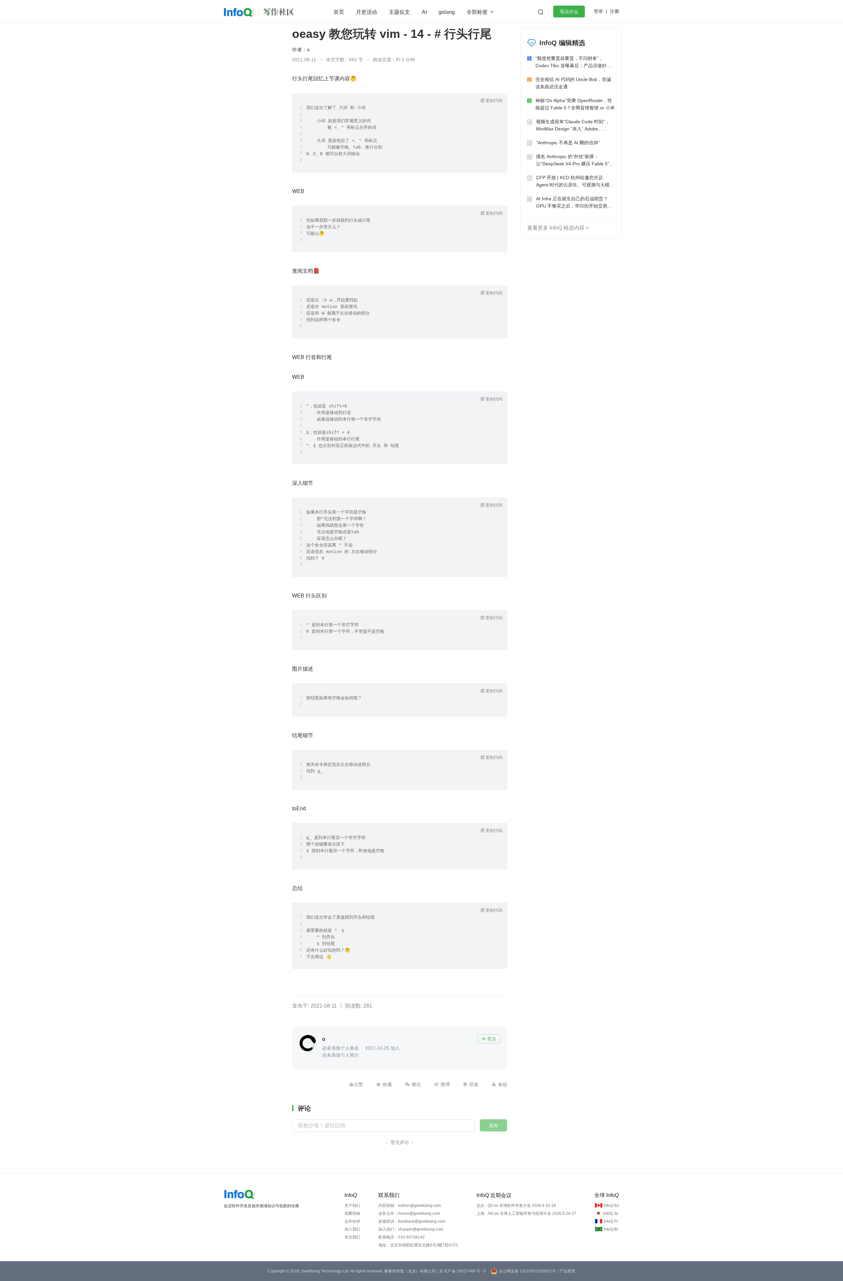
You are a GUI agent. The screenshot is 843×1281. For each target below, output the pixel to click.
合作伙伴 (352, 1221)
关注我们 (352, 1237)
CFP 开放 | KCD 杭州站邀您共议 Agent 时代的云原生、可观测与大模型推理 (575, 181)
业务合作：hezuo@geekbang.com (409, 1213)
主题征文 (399, 12)
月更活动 (366, 12)
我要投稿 (352, 1213)
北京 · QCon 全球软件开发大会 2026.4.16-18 (516, 1205)
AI (424, 12)
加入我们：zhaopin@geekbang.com (410, 1229)
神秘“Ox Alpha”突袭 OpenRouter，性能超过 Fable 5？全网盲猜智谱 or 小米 (575, 104)
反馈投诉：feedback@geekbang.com (411, 1221)
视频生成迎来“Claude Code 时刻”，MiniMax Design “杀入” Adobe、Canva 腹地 (573, 125)
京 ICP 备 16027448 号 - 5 (462, 1271)
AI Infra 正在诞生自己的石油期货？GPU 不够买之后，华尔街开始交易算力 (574, 202)
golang (447, 12)
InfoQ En (611, 1205)
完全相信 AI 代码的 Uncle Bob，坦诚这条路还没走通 (573, 83)
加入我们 (352, 1229)
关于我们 (352, 1205)
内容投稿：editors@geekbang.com (409, 1205)
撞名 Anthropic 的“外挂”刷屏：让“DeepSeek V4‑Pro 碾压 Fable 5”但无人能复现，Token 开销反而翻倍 (575, 160)
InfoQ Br (611, 1229)
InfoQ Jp (610, 1213)
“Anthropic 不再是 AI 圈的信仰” (568, 142)
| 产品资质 (566, 1271)
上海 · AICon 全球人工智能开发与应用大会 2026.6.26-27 (526, 1213)
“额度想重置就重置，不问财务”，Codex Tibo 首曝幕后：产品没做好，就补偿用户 (573, 62)
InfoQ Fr (611, 1221)
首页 (339, 12)
